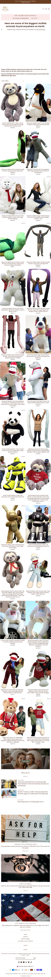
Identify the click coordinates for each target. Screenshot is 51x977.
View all (25, 776)
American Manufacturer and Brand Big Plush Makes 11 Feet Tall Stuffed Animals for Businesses (33, 784)
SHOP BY (25, 936)
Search (25, 945)
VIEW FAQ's (25, 851)
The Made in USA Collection (25, 941)
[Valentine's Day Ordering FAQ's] (25, 828)
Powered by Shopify (25, 976)
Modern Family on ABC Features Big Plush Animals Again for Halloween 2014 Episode (33, 793)
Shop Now (25, 761)
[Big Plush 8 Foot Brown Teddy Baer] (25, 48)
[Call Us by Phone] (25, 868)
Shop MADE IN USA (25, 930)
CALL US (25, 890)
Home (25, 934)
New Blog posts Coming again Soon (31, 802)
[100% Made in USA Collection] (25, 907)
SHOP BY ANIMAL (25, 939)
